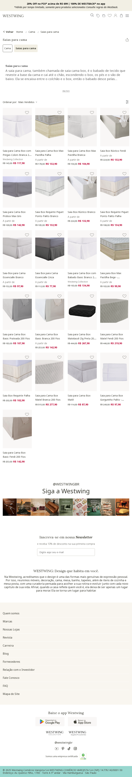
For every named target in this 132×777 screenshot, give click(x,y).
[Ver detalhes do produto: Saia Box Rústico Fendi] (114, 127)
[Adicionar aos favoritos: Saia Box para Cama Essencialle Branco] (27, 235)
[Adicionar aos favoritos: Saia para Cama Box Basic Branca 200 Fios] (59, 296)
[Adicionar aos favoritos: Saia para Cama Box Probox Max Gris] (27, 174)
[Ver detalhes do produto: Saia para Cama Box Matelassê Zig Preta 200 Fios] (82, 310)
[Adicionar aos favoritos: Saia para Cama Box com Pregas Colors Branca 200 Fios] (27, 113)
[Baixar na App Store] (82, 721)
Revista (7, 637)
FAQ (5, 686)
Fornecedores (11, 662)
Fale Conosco (11, 678)
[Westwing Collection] (54, 733)
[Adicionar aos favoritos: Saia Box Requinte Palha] (27, 357)
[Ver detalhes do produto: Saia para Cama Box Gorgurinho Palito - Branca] (114, 372)
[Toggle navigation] (127, 16)
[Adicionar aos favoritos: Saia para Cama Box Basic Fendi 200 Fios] (27, 414)
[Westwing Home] (13, 15)
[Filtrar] (127, 102)
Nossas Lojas (11, 629)
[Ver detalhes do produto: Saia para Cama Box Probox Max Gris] (17, 188)
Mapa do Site (11, 694)
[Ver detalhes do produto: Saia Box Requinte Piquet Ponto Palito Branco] (49, 188)
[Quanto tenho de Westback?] (104, 16)
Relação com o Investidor (19, 670)
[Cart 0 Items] (121, 16)
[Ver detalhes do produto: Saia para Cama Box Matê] (82, 372)
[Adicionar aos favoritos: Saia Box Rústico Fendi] (124, 113)
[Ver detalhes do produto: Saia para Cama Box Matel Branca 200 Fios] (49, 372)
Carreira (8, 645)
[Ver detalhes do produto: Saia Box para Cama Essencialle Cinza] (49, 249)
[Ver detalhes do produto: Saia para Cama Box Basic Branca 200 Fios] (49, 310)
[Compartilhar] (127, 40)
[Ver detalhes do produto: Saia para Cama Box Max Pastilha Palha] (49, 127)
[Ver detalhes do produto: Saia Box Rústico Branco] (82, 188)
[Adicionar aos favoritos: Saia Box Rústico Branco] (92, 174)
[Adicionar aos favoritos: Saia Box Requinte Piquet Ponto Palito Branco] (59, 174)
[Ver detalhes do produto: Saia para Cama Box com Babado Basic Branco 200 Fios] (82, 249)
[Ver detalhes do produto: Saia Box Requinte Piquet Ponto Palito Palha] (114, 188)
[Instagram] (75, 749)
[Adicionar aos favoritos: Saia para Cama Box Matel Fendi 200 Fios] (124, 296)
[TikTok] (69, 749)
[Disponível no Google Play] (49, 721)
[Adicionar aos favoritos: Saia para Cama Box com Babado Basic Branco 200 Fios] (92, 235)
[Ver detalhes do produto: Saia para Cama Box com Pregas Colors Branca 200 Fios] (17, 127)
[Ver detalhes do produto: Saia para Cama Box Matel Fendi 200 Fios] (114, 310)
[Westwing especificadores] (77, 733)
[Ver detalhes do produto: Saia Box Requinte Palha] (17, 372)
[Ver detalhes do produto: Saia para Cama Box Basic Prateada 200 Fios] (17, 310)
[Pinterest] (63, 749)
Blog (6, 653)
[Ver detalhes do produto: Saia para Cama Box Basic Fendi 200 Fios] (17, 429)
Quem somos (11, 613)
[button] (110, 16)
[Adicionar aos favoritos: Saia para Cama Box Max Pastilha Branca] (92, 113)
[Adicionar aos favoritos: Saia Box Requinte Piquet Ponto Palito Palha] (124, 174)
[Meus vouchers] (98, 16)
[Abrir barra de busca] (92, 16)
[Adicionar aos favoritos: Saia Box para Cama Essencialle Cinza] (59, 235)
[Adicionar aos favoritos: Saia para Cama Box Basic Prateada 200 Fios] (27, 296)
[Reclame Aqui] (83, 756)
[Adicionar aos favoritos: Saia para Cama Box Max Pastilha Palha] (59, 113)
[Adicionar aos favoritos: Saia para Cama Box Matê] (92, 357)
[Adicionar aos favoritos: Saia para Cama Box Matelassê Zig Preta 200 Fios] (92, 296)
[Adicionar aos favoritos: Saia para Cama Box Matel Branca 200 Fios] (59, 357)
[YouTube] (57, 749)
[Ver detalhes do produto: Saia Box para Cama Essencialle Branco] (17, 249)
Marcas (7, 621)
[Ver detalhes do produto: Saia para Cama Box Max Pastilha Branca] (82, 127)
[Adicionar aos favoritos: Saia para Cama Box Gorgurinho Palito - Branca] (124, 357)
